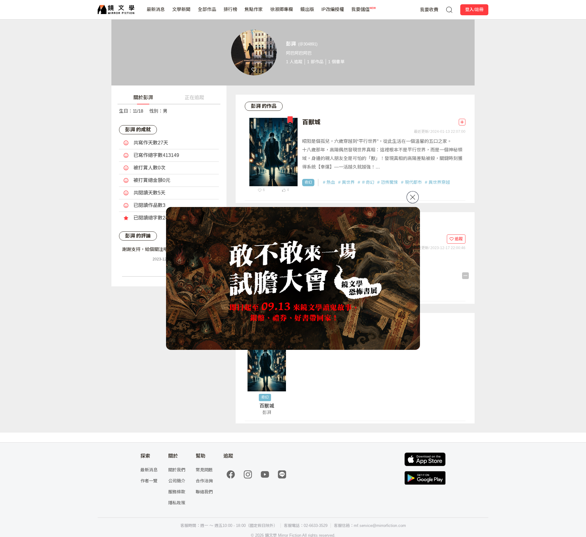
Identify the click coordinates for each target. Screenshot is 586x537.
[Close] (413, 197)
